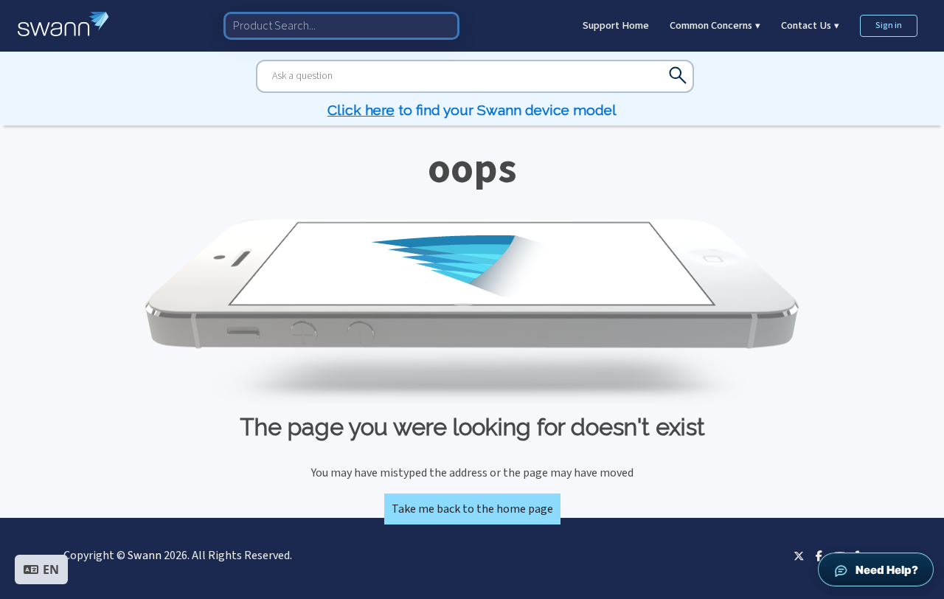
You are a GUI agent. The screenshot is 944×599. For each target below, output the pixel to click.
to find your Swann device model (472, 110)
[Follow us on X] (798, 556)
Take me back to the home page (472, 509)
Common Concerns (715, 25)
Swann (145, 555)
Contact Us (810, 25)
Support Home (616, 25)
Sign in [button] (888, 25)
